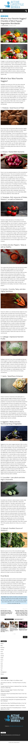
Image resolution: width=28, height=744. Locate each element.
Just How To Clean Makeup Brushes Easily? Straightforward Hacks (23, 629)
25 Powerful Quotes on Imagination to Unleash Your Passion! (13, 705)
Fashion (2, 649)
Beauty (2, 643)
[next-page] (14, 634)
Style (2, 665)
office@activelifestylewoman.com (16, 726)
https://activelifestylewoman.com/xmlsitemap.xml (10, 735)
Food (2, 651)
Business (2, 647)
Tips (1, 670)
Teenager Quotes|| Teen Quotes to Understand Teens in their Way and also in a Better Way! (21, 613)
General (5, 13)
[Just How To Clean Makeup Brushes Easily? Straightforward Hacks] (23, 624)
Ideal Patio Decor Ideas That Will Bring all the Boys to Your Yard (13, 703)
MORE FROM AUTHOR (18, 619)
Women (6, 16)
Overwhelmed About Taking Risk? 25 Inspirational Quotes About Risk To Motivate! (13, 700)
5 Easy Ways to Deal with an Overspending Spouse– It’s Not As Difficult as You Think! (13, 708)
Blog (1, 645)
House (2, 659)
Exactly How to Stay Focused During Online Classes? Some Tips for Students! (6, 613)
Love (2, 661)
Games (2, 653)
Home (2, 13)
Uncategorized (3, 672)
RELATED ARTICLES (9, 619)
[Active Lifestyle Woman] (14, 4)
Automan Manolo (5, 25)
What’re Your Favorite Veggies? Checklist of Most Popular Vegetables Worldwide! (12, 690)
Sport (2, 663)
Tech (2, 667)
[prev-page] (13, 634)
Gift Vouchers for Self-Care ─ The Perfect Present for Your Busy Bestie (13, 683)
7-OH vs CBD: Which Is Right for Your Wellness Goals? (12, 680)
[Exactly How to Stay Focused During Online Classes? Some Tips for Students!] (14, 624)
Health (2, 657)
